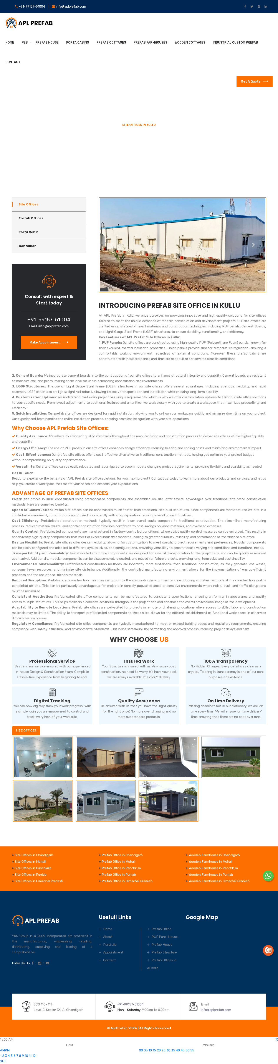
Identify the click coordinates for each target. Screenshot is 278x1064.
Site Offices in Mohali (30, 862)
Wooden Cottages (190, 42)
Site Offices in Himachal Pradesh (39, 881)
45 (183, 1050)
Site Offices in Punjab (30, 875)
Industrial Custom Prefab (235, 42)
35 (173, 1050)
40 (178, 1050)
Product (33, 166)
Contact (12, 62)
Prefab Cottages (111, 42)
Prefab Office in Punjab (119, 875)
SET (3, 1061)
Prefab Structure (164, 952)
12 (34, 1056)
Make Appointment (45, 342)
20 (159, 1050)
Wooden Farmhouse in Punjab (211, 875)
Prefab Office (161, 929)
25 (163, 1050)
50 (187, 1050)
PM (7, 1050)
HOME (9, 42)
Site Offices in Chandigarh (34, 855)
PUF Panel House (165, 937)
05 (146, 1050)
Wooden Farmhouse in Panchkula (213, 868)
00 (141, 1050)
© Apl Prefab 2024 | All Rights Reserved (139, 1028)
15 (154, 1050)
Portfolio (110, 945)
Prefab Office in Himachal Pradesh (127, 881)
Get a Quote (250, 81)
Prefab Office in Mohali (118, 862)
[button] (111, 244)
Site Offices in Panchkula (33, 868)
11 (30, 1056)
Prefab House (47, 42)
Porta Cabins (77, 42)
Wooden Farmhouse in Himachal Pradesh (219, 881)
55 (192, 1050)
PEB (25, 42)
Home (16, 166)
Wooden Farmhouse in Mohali (210, 862)
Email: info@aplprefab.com (49, 326)
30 (168, 1050)
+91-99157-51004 (31, 6)
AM (2, 1050)
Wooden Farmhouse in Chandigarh (214, 855)
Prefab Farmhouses (150, 42)
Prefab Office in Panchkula (121, 868)
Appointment (113, 952)
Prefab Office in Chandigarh (122, 855)
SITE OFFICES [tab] (26, 731)
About (108, 937)
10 (26, 1056)
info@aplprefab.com (70, 6)
